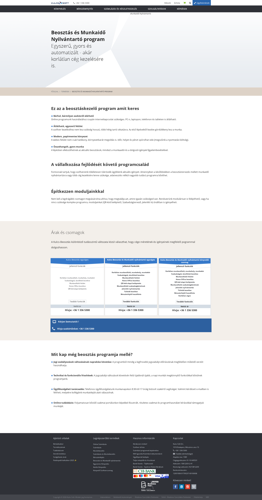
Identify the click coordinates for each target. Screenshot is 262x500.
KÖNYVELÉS (60, 9)
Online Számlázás (100, 444)
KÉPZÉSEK (182, 9)
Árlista (177, 3)
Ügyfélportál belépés (141, 457)
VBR (207, 497)
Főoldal (54, 91)
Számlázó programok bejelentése (146, 450)
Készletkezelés (98, 451)
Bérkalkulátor (58, 444)
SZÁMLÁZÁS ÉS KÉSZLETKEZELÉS (120, 9)
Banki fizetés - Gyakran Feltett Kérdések (148, 467)
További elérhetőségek (184, 454)
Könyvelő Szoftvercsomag (103, 470)
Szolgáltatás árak (59, 457)
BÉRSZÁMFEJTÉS (85, 9)
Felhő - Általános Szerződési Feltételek (176, 497)
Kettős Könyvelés (99, 467)
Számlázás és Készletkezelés (104, 454)
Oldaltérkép (198, 497)
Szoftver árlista (139, 447)
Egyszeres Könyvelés (101, 464)
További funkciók (77, 301)
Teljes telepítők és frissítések (144, 460)
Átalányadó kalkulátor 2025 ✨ (64, 460)
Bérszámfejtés (98, 457)
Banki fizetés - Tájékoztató (143, 463)
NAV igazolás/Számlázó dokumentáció (147, 454)
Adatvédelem (105, 497)
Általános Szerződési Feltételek (146, 497)
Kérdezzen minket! (140, 444)
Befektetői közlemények (123, 497)
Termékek (65, 91)
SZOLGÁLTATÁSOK (157, 9)
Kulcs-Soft (60, 2)
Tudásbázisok (58, 450)
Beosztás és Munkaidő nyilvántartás (106, 460)
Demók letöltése (59, 454)
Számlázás (97, 447)
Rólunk (167, 3)
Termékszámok (59, 447)
